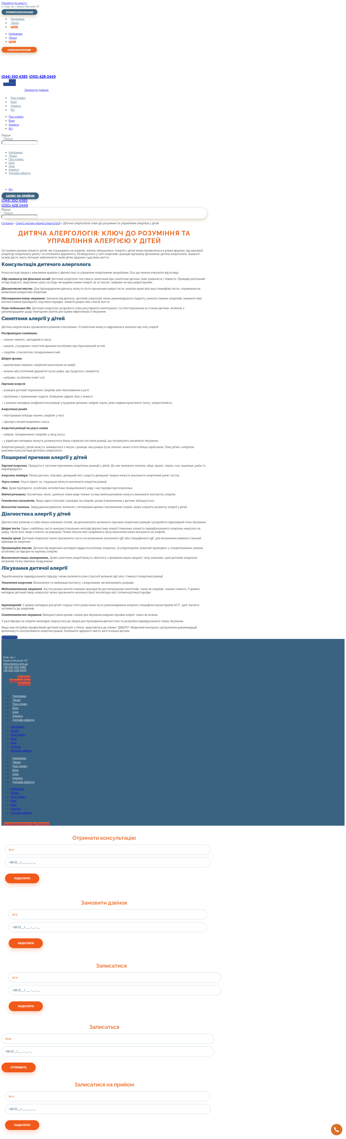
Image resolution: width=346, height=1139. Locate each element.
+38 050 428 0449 (14, 670)
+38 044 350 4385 (14, 667)
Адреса (16, 106)
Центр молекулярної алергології (38, 223)
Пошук (6, 135)
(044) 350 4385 (14, 76)
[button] (104, 146)
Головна (7, 223)
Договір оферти (20, 173)
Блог (14, 102)
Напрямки (18, 19)
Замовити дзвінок (36, 90)
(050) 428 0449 (42, 76)
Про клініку (18, 98)
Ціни (14, 27)
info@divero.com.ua (15, 663)
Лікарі (15, 23)
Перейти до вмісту (14, 3)
